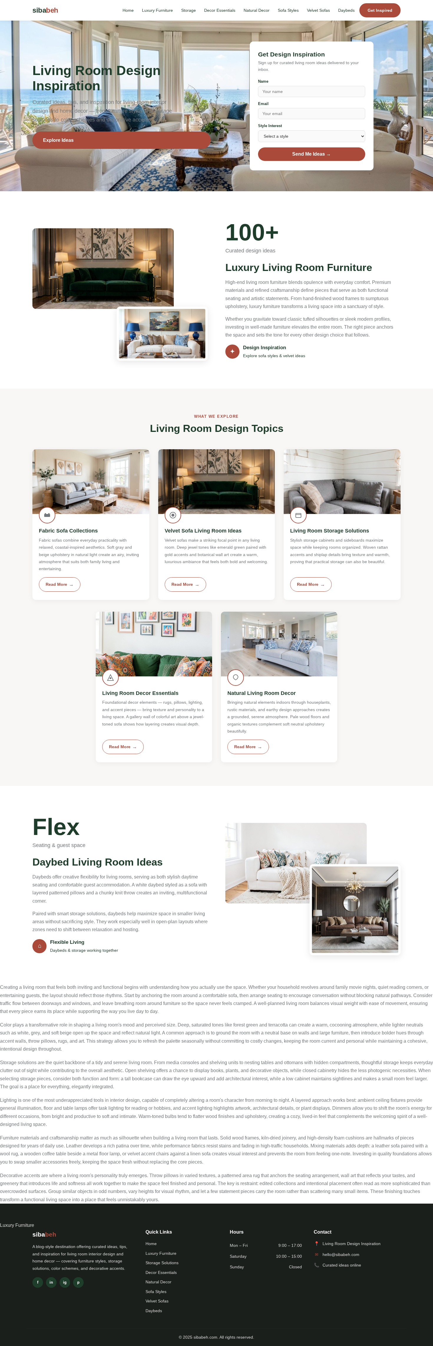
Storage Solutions (162, 1262)
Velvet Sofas (318, 10)
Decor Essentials (219, 10)
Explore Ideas (58, 140)
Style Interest (270, 126)
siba (45, 10)
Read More (56, 584)
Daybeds (346, 10)
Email (263, 104)
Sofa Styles (288, 10)
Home (128, 10)
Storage (188, 10)
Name (263, 81)
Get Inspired (380, 10)
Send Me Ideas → (311, 154)
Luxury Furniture (157, 10)
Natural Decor (257, 10)
